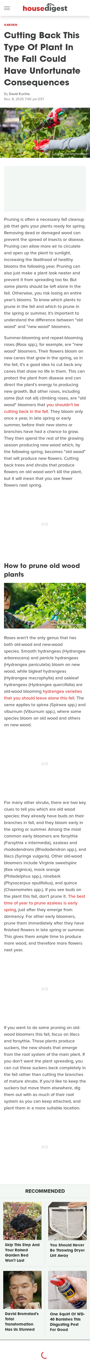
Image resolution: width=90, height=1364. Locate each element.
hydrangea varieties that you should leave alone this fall (43, 694)
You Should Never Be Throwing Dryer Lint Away (67, 1251)
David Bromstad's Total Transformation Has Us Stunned (21, 1322)
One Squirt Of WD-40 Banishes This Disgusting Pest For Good (67, 1322)
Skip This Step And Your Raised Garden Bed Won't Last (22, 1253)
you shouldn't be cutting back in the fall (41, 408)
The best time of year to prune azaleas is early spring (44, 903)
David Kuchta (19, 94)
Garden (10, 25)
